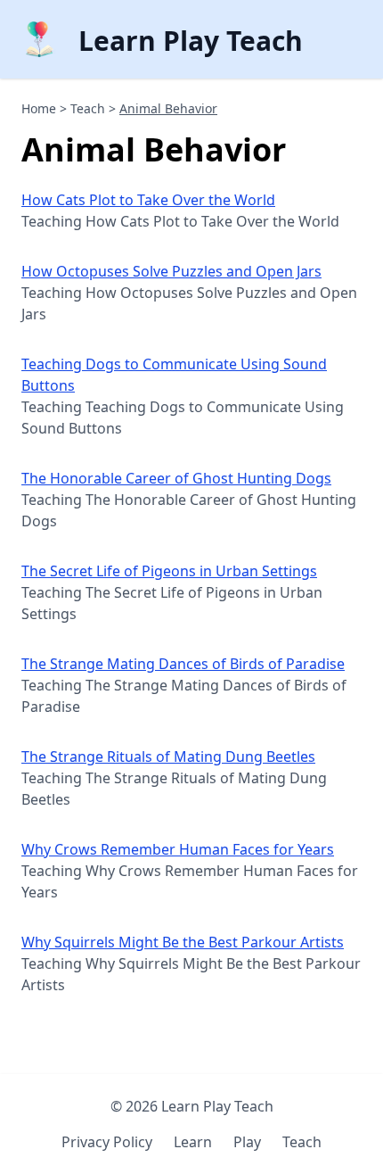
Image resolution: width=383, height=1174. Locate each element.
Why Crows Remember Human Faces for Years (177, 849)
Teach (87, 108)
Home (38, 108)
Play (247, 1142)
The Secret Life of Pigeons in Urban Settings (169, 571)
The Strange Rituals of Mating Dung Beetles (168, 756)
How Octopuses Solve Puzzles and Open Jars (171, 271)
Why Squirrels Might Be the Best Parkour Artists (182, 942)
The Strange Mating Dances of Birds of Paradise (183, 664)
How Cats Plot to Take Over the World (148, 200)
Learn (193, 1142)
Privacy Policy (106, 1142)
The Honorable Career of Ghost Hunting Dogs (176, 478)
